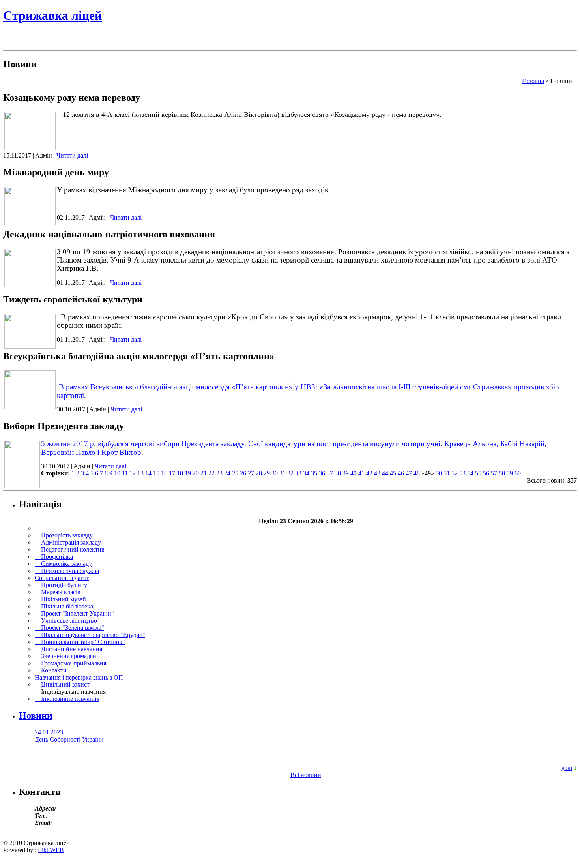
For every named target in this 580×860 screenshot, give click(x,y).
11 (125, 473)
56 (486, 473)
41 (361, 473)
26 (243, 473)
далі (566, 767)
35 (314, 473)
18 (180, 473)
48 (416, 473)
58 (502, 473)
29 (267, 473)
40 (353, 473)
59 (510, 473)
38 (338, 473)
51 (446, 473)
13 (140, 473)
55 (478, 473)
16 (164, 473)
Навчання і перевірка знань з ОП (79, 677)
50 (439, 473)
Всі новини (305, 775)
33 (298, 473)
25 (235, 473)
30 (274, 473)
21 (203, 473)
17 (172, 473)
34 (306, 473)
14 (148, 473)
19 (188, 473)
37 (330, 473)
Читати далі (72, 155)
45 (393, 473)
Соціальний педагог (62, 578)
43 (377, 473)
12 (132, 473)
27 (251, 473)
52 (454, 473)
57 (494, 473)
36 (322, 473)
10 (117, 473)
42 (369, 473)
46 (401, 473)
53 (462, 473)
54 (470, 473)
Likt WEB (51, 850)
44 (385, 473)
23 (219, 473)
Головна (533, 80)
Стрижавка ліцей (52, 15)
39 (345, 473)
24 (227, 473)
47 (409, 473)
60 (518, 473)
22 (211, 473)
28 (259, 473)
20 (196, 473)
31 (282, 473)
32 (290, 473)
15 (156, 473)
